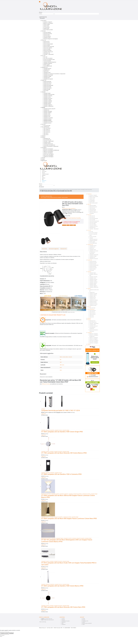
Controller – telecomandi (48, 54)
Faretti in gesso (46, 64)
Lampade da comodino (48, 117)
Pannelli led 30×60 (47, 86)
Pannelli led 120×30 (47, 82)
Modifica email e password (87, 623)
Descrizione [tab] (44, 248)
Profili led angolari (47, 32)
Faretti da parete (73, 217)
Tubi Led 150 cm (46, 132)
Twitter (67, 225)
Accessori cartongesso (48, 152)
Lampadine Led (44, 67)
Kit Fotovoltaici (46, 27)
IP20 (61, 367)
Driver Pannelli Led (47, 139)
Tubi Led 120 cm (46, 130)
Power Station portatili (48, 29)
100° (61, 362)
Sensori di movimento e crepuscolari (50, 146)
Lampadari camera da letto (48, 94)
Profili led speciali (47, 36)
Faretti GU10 (46, 71)
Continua (11, 633)
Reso (43, 176)
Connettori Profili (46, 142)
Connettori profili (46, 37)
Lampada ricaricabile (47, 111)
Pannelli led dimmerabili (48, 85)
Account (83, 619)
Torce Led (43, 124)
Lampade (43, 107)
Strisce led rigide (46, 49)
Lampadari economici (47, 98)
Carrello (83, 618)
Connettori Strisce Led (48, 51)
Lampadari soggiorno (47, 104)
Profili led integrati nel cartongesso (50, 38)
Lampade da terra (58, 430)
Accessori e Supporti (47, 21)
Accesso (43, 159)
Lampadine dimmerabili (48, 75)
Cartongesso (44, 147)
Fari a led (45, 56)
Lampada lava (46, 110)
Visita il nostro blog (42, 621)
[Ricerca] (54, 13)
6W (60, 359)
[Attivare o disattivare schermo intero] (2, 635)
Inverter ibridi (46, 25)
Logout (83, 624)
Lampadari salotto (47, 103)
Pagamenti (43, 175)
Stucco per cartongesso (48, 155)
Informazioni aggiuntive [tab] (54, 248)
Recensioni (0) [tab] (63, 248)
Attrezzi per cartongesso (48, 154)
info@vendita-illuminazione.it (49, 619)
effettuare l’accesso (46, 383)
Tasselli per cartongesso (48, 156)
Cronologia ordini (85, 620)
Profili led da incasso (47, 33)
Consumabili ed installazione (49, 145)
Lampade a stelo (46, 113)
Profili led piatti (46, 34)
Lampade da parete (47, 120)
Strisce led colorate (47, 50)
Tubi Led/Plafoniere (45, 126)
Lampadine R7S (46, 77)
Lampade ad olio (46, 116)
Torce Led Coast (46, 125)
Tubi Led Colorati (46, 128)
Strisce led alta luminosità (48, 46)
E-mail (74, 225)
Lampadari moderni (47, 102)
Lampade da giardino (47, 63)
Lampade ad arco (47, 115)
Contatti (43, 170)
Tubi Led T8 (45, 134)
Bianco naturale (69, 356)
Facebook (64, 225)
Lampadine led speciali (48, 78)
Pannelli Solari (46, 28)
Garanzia (43, 172)
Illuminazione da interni (65, 218)
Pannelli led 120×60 (47, 88)
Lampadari (43, 91)
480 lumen (62, 364)
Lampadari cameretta (47, 95)
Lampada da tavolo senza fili (49, 108)
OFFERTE (43, 157)
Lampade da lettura (47, 119)
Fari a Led (43, 55)
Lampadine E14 (46, 69)
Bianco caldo (62, 356)
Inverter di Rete (46, 24)
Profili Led (43, 31)
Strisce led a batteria (47, 47)
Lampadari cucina (47, 97)
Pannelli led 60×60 (47, 81)
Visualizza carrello (4, 633)
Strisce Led (43, 40)
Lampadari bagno (47, 93)
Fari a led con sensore (47, 58)
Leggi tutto (43, 413)
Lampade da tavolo (47, 123)
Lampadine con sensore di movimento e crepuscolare (54, 73)
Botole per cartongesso (48, 148)
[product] (70, 401)
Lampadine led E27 (47, 68)
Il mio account (44, 171)
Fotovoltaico (43, 20)
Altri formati (45, 90)
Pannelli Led (43, 80)
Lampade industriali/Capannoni (49, 62)
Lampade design (79, 218)
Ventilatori (43, 135)
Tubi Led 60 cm (46, 129)
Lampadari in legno (47, 99)
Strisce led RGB (46, 45)
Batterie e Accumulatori (48, 23)
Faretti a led (69, 217)
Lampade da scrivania (47, 121)
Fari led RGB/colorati (47, 66)
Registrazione (44, 160)
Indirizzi (83, 622)
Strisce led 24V (46, 42)
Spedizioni (43, 177)
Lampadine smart (47, 72)
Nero (61, 370)
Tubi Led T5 (45, 133)
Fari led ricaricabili (47, 60)
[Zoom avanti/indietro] (3, 635)
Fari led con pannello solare (49, 59)
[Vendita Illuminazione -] (50, 6)
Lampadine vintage (47, 76)
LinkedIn (71, 225)
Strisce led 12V (46, 41)
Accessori (43, 137)
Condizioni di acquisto (45, 174)
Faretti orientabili (78, 217)
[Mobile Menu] (39, 1)
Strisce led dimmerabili (48, 43)
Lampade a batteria (47, 112)
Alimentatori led (46, 53)
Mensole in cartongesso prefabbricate (51, 150)
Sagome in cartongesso (48, 151)
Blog (42, 179)
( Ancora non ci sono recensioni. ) (69, 208)
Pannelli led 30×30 (47, 84)
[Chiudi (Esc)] (0, 635)
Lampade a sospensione (48, 106)
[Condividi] (1, 635)
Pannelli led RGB (46, 89)
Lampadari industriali (47, 100)
